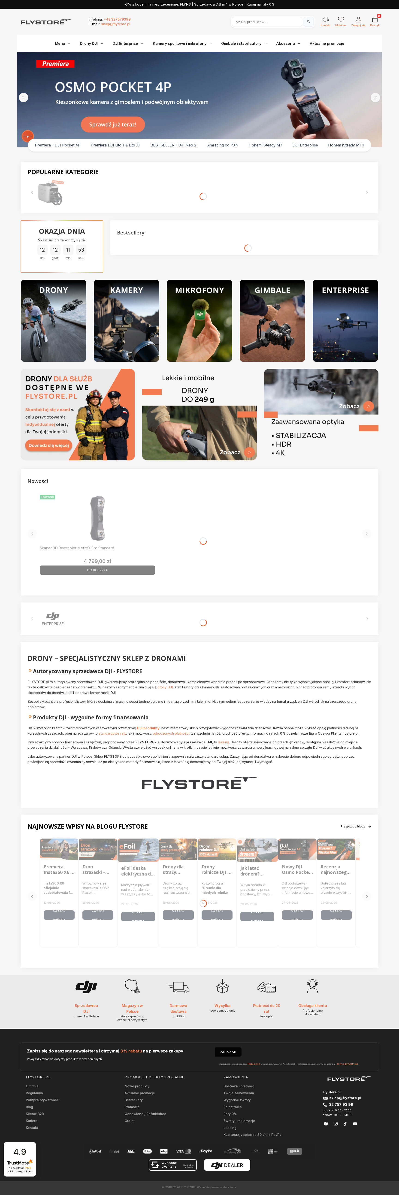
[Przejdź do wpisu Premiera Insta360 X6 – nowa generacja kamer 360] (59, 849)
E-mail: (109, 24)
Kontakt (32, 1128)
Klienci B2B (35, 1114)
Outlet (130, 1121)
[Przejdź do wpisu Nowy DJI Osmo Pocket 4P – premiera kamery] (297, 849)
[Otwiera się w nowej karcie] (326, 1124)
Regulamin (254, 1063)
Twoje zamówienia (239, 1093)
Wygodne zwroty (237, 1100)
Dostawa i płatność (239, 1086)
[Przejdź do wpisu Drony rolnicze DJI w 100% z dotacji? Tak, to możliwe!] (217, 849)
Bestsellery (134, 1100)
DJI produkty (148, 728)
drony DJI (165, 687)
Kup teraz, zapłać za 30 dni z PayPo (252, 1135)
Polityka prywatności (43, 1100)
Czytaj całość (59, 915)
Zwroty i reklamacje (239, 1121)
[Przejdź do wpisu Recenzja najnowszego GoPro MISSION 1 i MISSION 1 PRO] (336, 849)
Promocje (132, 1107)
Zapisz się (228, 1052)
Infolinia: (109, 19)
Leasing (230, 1128)
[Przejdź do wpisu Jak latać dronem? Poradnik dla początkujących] (257, 850)
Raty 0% (230, 1114)
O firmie (32, 1086)
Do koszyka (97, 570)
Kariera (31, 1121)
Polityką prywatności (347, 1063)
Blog (29, 1107)
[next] (375, 97)
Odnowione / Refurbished (145, 1114)
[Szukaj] (309, 22)
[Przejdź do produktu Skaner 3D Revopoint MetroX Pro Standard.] (97, 518)
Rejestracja (233, 1107)
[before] (23, 97)
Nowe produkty (137, 1086)
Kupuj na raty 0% (261, 4)
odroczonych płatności (171, 733)
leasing (223, 742)
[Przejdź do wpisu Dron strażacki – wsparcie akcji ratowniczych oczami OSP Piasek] (98, 849)
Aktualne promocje (140, 1093)
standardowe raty (112, 733)
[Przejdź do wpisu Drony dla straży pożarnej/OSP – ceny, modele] (178, 849)
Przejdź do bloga (353, 826)
